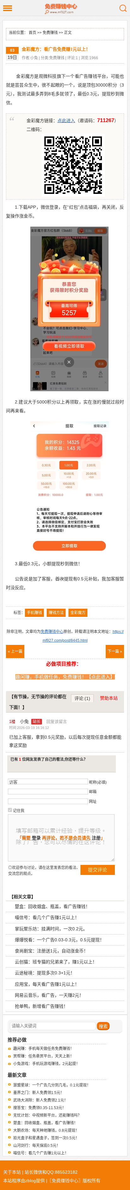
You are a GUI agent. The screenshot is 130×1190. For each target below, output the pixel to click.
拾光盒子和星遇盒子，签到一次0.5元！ (46, 1138)
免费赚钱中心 (65, 8)
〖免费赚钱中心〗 (65, 1180)
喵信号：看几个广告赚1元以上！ (47, 917)
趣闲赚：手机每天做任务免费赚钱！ (43, 1048)
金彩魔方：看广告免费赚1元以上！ (56, 49)
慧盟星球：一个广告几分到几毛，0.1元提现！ (52, 1085)
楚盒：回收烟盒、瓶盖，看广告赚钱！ (52, 906)
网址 (93, 801)
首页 (32, 33)
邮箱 (93, 792)
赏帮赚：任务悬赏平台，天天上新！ (43, 1056)
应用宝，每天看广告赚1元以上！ (47, 984)
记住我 (18, 811)
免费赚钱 (50, 33)
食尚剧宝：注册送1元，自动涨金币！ (51, 950)
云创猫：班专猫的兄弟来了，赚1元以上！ (56, 961)
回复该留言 (56, 721)
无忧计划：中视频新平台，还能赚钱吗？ (47, 1115)
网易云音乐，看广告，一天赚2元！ (49, 995)
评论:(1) (82, 698)
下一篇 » (115, 651)
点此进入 (66, 120)
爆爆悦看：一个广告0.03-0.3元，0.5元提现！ (59, 939)
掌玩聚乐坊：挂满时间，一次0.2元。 (51, 928)
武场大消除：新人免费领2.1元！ (40, 1100)
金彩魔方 (78, 613)
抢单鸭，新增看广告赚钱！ (41, 1006)
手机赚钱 (34, 613)
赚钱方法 (56, 613)
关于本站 (12, 1172)
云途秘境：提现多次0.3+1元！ (45, 972)
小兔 (30, 721)
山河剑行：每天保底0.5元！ (36, 1145)
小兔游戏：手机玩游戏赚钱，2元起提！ (46, 1064)
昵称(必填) (98, 782)
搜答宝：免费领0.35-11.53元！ (39, 1108)
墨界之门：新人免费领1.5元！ (38, 1093)
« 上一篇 (15, 651)
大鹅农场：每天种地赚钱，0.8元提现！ (46, 1130)
